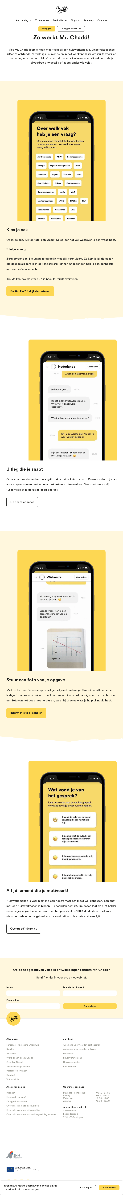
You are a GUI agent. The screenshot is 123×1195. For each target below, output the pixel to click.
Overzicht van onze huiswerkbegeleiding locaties (31, 1114)
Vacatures (11, 1053)
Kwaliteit (10, 1049)
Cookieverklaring (71, 1062)
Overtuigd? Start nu (23, 928)
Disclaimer (68, 1053)
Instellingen (86, 1188)
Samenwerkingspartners (18, 1066)
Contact (10, 1075)
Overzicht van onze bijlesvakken (22, 1106)
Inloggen (47, 29)
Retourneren (69, 1066)
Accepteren (109, 1188)
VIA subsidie (12, 1079)
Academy (89, 20)
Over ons (102, 20)
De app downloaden (16, 1101)
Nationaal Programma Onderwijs (22, 1045)
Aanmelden (90, 1006)
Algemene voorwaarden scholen (79, 1049)
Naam (9, 987)
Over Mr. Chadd (14, 1062)
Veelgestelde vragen (16, 1071)
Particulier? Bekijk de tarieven (30, 291)
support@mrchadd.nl (74, 1107)
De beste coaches (22, 502)
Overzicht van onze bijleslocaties (23, 1110)
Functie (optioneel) (73, 987)
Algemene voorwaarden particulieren (81, 1045)
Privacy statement (72, 1058)
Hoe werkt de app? (16, 1097)
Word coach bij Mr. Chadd (19, 1058)
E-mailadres (12, 1000)
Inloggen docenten (71, 29)
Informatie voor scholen (26, 712)
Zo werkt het (42, 20)
